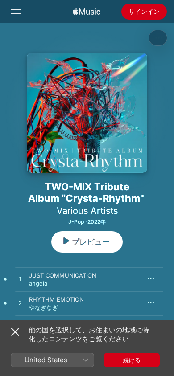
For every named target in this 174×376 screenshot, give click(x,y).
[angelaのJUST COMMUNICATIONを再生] (20, 279)
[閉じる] (15, 332)
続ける (132, 360)
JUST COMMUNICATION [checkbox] (62, 275)
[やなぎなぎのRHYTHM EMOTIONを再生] (20, 303)
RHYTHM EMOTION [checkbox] (56, 299)
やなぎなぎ (43, 307)
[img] (86, 12)
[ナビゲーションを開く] (16, 11)
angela (38, 283)
